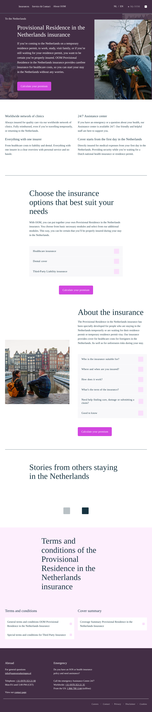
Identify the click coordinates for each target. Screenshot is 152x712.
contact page (20, 692)
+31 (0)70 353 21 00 (26, 681)
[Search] (146, 6)
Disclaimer (130, 704)
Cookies (143, 704)
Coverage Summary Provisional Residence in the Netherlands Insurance (106, 624)
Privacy (117, 704)
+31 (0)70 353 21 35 (75, 685)
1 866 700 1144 (74, 688)
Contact (106, 704)
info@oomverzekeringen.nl (18, 673)
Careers (95, 704)
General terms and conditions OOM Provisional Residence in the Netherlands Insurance (32, 624)
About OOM (59, 6)
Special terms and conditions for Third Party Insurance (36, 634)
